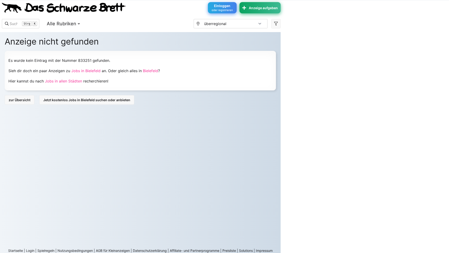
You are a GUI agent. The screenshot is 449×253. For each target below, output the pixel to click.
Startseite (15, 251)
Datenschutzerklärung (150, 251)
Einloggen (222, 8)
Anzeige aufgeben (263, 8)
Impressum (264, 251)
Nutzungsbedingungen (75, 251)
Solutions (246, 251)
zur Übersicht (19, 100)
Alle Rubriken (61, 23)
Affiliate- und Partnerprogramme (194, 251)
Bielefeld (150, 70)
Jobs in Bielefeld (86, 70)
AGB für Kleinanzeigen (113, 251)
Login (30, 251)
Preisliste (229, 251)
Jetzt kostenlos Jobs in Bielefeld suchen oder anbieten (86, 100)
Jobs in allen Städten (63, 81)
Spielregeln (45, 251)
